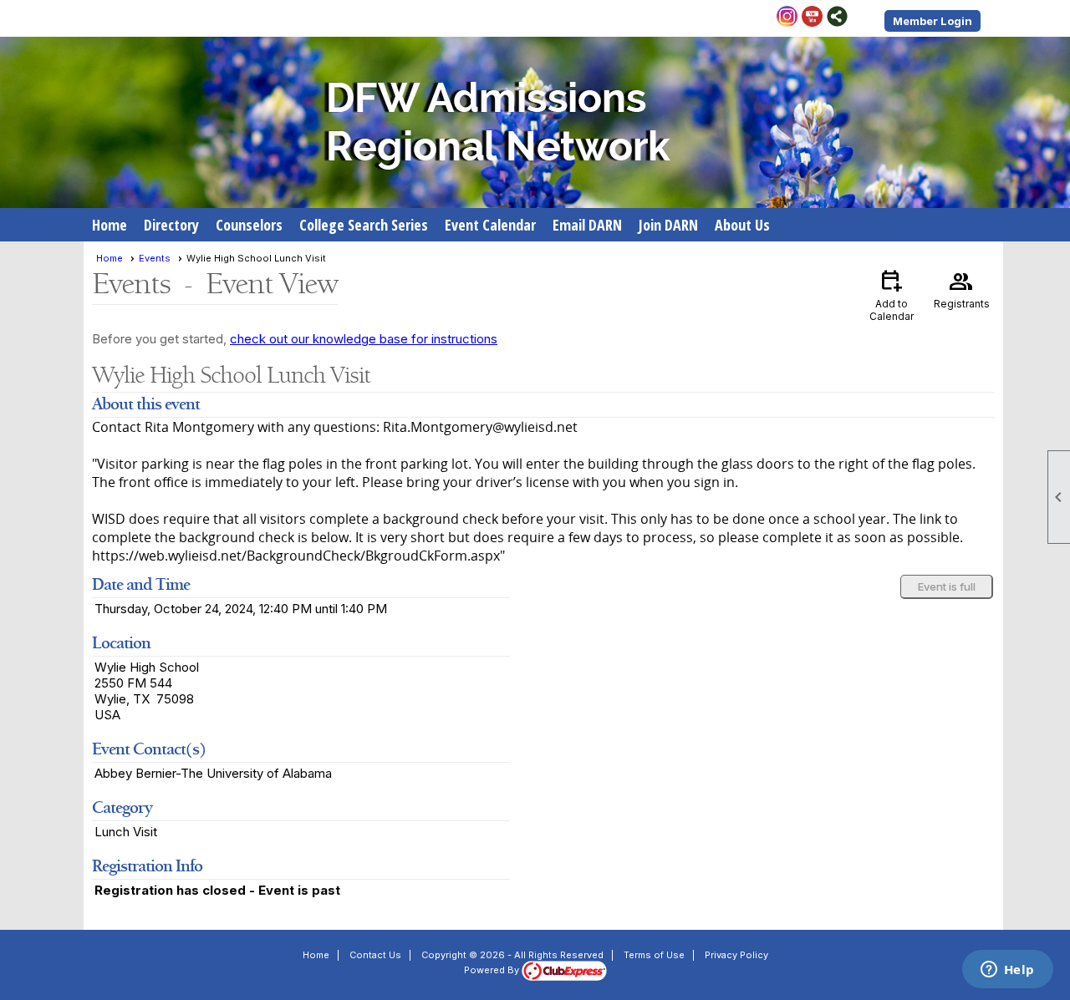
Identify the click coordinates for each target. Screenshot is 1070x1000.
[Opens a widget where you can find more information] (1007, 971)
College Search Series (363, 225)
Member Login (932, 21)
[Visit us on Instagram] (787, 17)
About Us (742, 225)
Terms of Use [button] (654, 955)
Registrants (962, 288)
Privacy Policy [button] (736, 955)
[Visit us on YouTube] (812, 17)
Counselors (249, 225)
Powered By (493, 970)
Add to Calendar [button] (891, 294)
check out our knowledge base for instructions (363, 339)
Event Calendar (490, 225)
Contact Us (375, 955)
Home (109, 225)
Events (155, 258)
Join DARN (668, 225)
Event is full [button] (947, 586)
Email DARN (587, 225)
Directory (171, 225)
